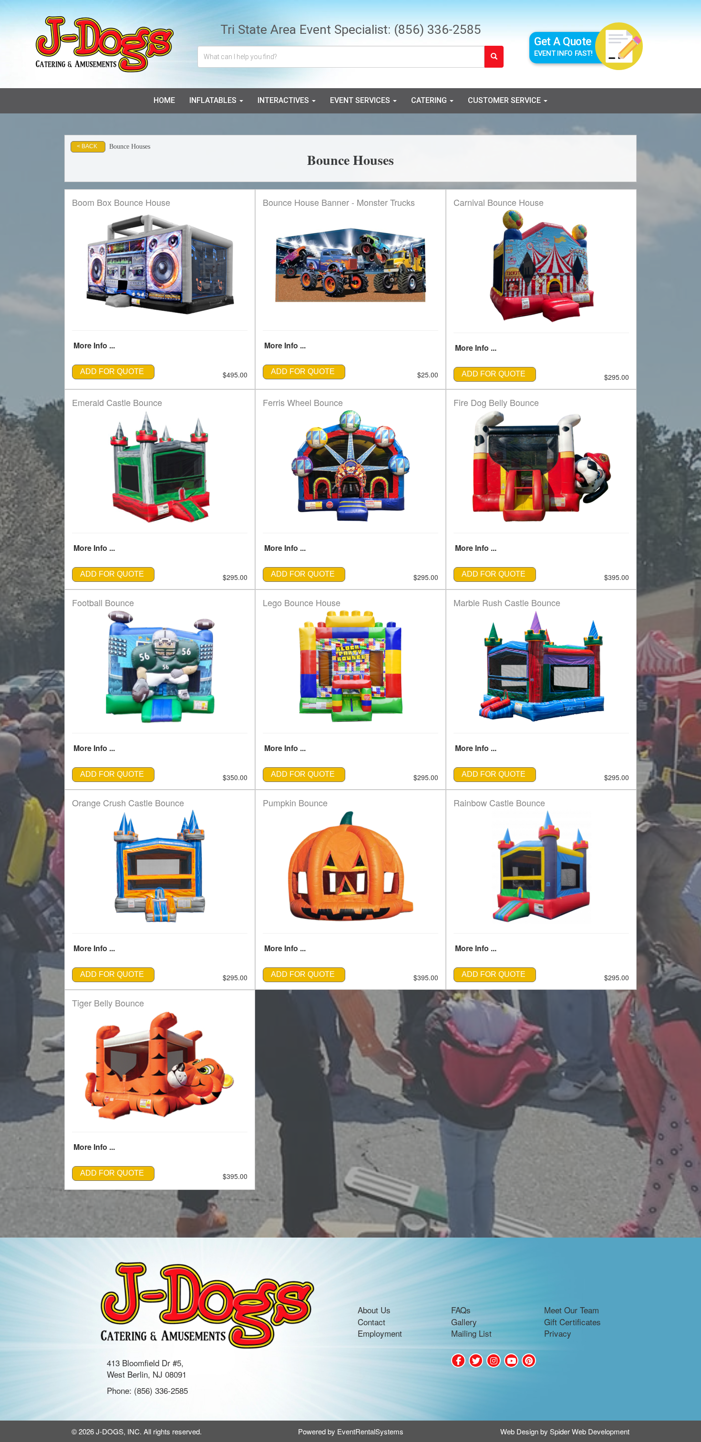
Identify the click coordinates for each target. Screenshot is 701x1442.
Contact (371, 1322)
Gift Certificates (572, 1322)
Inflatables (213, 100)
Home (164, 100)
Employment (380, 1333)
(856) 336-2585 (437, 29)
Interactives (284, 100)
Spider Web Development (589, 1431)
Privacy (557, 1333)
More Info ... (94, 345)
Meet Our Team (571, 1310)
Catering (430, 100)
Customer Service (505, 100)
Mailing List (471, 1333)
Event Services (361, 100)
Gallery (464, 1322)
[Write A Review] (493, 1360)
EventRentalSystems (370, 1431)
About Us (374, 1310)
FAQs (461, 1310)
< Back (87, 146)
